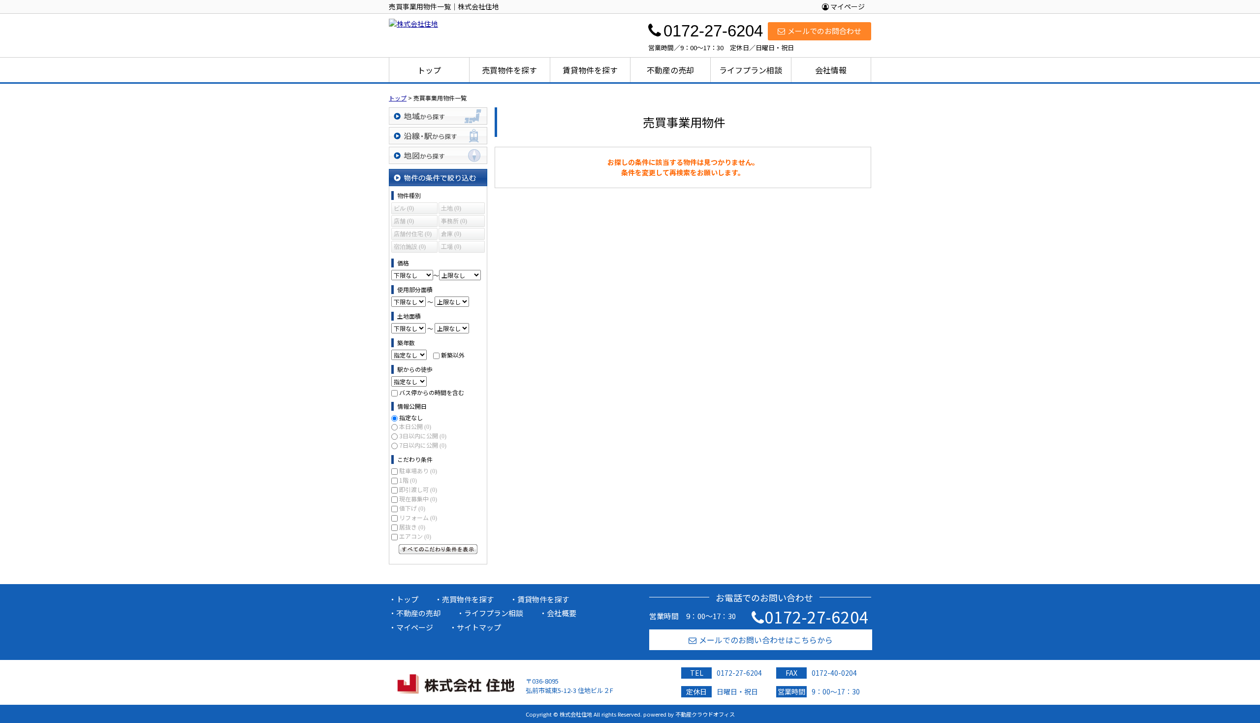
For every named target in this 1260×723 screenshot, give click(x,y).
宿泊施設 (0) (410, 246)
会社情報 (831, 70)
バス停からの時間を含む (431, 392)
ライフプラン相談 (750, 70)
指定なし (411, 417)
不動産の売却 (670, 70)
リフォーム (418, 517)
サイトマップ (479, 627)
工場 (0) (451, 246)
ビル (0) (404, 208)
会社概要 (561, 613)
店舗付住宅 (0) (413, 233)
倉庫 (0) (451, 233)
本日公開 (415, 426)
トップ (429, 70)
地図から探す (438, 155)
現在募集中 (418, 498)
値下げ (412, 508)
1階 (408, 480)
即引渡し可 (418, 489)
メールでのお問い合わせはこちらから (766, 640)
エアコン (415, 536)
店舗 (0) (404, 221)
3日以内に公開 (422, 435)
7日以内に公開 (422, 445)
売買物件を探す (509, 70)
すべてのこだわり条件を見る (438, 549)
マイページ (847, 6)
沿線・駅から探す (438, 135)
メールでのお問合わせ (824, 31)
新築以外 (453, 355)
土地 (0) (451, 208)
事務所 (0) (454, 221)
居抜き (412, 527)
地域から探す (438, 116)
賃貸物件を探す (590, 70)
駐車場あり (418, 470)
